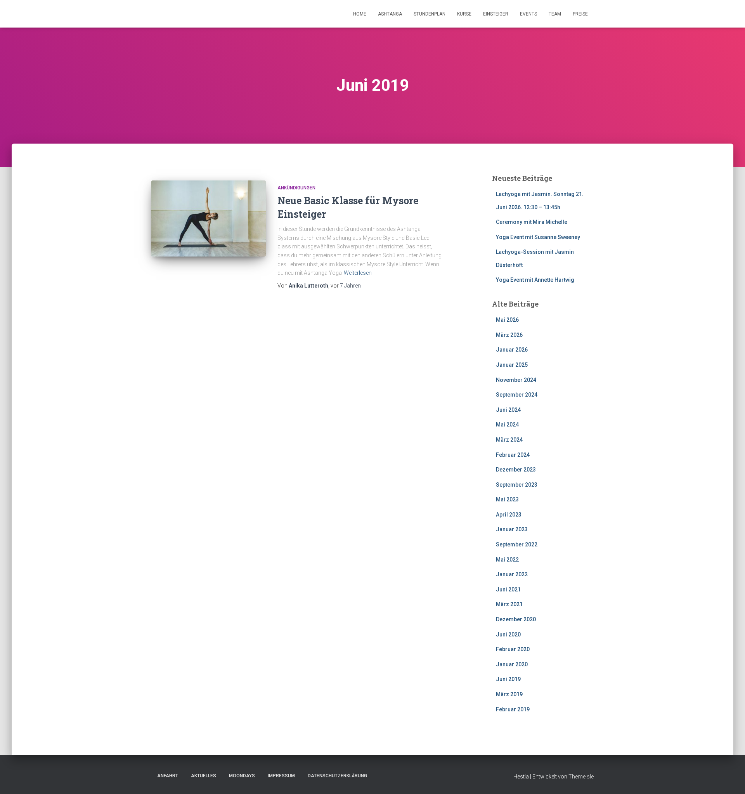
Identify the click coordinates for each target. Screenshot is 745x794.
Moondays (242, 775)
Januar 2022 (512, 574)
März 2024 (509, 440)
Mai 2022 (507, 559)
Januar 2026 (512, 350)
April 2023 (509, 514)
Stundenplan (429, 14)
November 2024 (516, 380)
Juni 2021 (508, 589)
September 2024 (516, 395)
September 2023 (516, 485)
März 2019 (509, 694)
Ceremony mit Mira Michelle (531, 222)
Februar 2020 (513, 649)
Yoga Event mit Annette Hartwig (535, 280)
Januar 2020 (512, 664)
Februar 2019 (513, 709)
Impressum (281, 775)
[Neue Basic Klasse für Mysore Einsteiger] (208, 218)
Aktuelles (203, 775)
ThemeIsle (581, 776)
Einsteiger (495, 14)
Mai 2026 (507, 320)
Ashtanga (390, 14)
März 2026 (509, 335)
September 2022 (516, 544)
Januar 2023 (512, 529)
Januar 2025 (512, 365)
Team (555, 14)
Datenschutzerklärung (337, 775)
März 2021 (509, 604)
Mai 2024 (507, 424)
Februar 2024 (513, 455)
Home (359, 14)
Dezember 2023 (516, 469)
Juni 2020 (508, 634)
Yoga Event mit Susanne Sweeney (538, 237)
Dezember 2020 (516, 619)
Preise (580, 14)
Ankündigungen (296, 188)
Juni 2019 (508, 679)
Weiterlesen (358, 273)
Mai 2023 (507, 499)
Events (528, 14)
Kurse (464, 14)
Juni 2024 (508, 410)
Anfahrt (167, 775)
